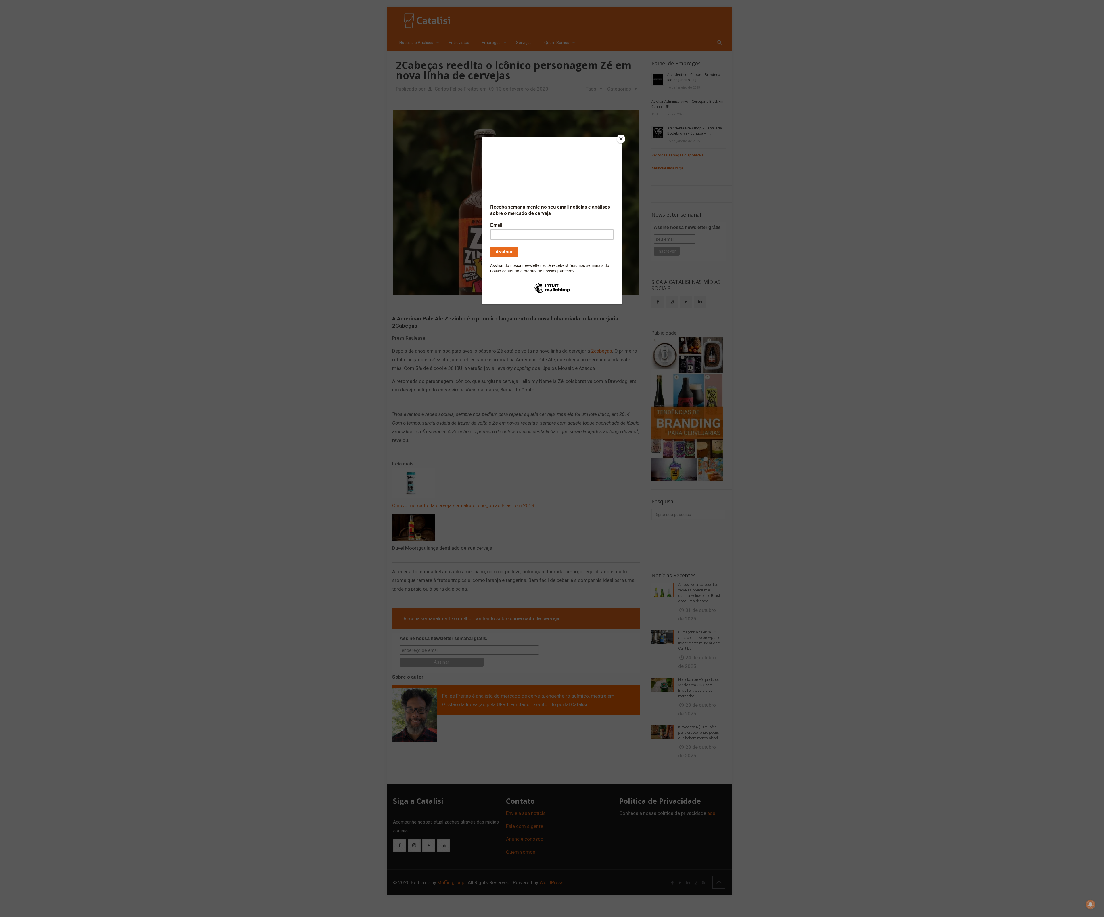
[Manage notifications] (1090, 904)
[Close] (621, 139)
